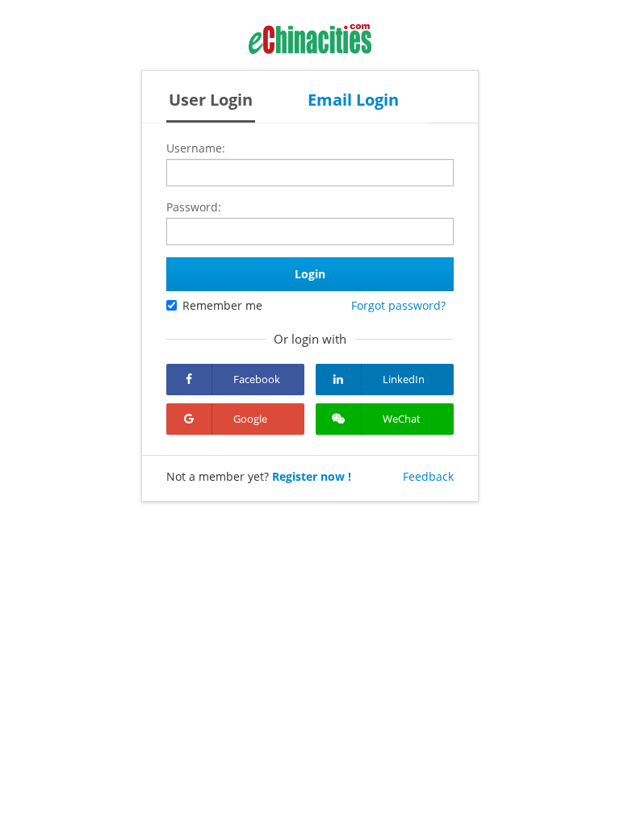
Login (310, 274)
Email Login (353, 100)
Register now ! (311, 476)
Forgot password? (398, 305)
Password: (193, 207)
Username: (195, 148)
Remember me (222, 305)
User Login (211, 100)
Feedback (428, 476)
